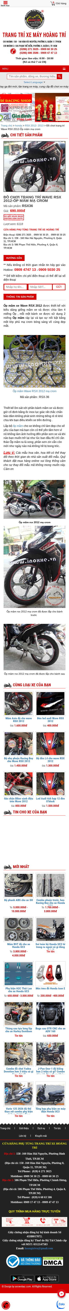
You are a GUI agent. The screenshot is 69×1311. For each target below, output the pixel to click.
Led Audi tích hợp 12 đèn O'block (50, 800)
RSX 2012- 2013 (34, 125)
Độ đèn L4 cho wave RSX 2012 (50, 760)
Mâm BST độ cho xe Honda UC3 (18, 945)
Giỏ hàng (61, 3)
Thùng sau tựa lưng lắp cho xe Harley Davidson (18, 1030)
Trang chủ (7, 125)
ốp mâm (18, 425)
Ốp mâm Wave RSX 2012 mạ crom (34, 391)
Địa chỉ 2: (8, 1180)
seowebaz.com (23, 1286)
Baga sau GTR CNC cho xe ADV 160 (50, 1030)
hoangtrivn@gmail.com (39, 1248)
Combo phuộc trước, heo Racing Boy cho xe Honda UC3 (50, 902)
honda (18, 125)
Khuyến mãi (41, 1135)
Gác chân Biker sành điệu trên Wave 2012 (18, 800)
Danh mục (5, 6)
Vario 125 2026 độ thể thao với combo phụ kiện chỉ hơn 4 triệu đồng (19, 1111)
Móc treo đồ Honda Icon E (50, 988)
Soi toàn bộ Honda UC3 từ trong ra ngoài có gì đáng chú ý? (50, 946)
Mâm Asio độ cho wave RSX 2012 (18, 720)
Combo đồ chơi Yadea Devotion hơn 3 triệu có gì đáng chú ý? (18, 1071)
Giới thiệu (24, 1128)
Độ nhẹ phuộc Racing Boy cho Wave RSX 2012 (18, 760)
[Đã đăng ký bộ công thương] (24, 1261)
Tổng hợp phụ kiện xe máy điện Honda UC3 (50, 1110)
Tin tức (57, 1128)
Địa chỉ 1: (10, 1153)
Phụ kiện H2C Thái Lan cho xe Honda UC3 (18, 990)
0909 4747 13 (25, 270)
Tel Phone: (24, 1171)
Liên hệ (22, 1135)
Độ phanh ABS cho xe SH (18, 900)
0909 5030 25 (49, 270)
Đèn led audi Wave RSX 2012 (50, 720)
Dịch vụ (41, 1128)
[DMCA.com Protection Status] (53, 1261)
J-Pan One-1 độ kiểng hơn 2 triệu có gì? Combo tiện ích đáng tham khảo (50, 1071)
